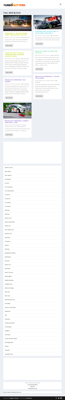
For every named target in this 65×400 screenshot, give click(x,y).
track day (7, 334)
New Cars (48, 55)
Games (7, 245)
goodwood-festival (10, 253)
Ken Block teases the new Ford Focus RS (46, 52)
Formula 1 (7, 241)
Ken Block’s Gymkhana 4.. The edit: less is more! (47, 77)
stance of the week (10, 307)
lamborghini (8, 276)
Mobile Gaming (9, 280)
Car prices (7, 198)
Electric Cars (8, 218)
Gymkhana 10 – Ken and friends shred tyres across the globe (16, 34)
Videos (15, 126)
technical (7, 319)
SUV (6, 315)
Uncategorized (9, 342)
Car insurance (8, 187)
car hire (7, 183)
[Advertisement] (32, 153)
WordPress (29, 398)
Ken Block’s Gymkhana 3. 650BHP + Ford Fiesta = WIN (17, 121)
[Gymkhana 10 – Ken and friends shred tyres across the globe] (17, 23)
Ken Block (18, 84)
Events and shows (10, 222)
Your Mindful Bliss (32, 384)
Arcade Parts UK (32, 388)
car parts (7, 194)
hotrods (7, 261)
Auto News (18, 125)
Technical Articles (10, 323)
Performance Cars (10, 299)
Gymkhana (18, 37)
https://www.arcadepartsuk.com (12, 392)
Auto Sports (23, 125)
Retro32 (32, 386)
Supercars (7, 311)
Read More (9, 45)
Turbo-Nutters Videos (11, 338)
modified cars (8, 284)
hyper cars (8, 264)
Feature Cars (8, 233)
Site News (7, 303)
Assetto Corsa (9, 167)
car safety (8, 202)
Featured (7, 237)
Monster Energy (9, 288)
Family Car (8, 226)
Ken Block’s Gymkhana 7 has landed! (15, 80)
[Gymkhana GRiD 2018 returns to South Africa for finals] (47, 22)
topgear (7, 330)
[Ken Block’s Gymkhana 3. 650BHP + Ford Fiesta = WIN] (17, 110)
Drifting (6, 126)
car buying (8, 179)
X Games (7, 350)
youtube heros (9, 354)
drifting (7, 214)
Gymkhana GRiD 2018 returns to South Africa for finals (46, 32)
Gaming (7, 249)
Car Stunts (8, 206)
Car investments (9, 191)
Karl (7, 37)
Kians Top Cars (9, 272)
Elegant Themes (14, 398)
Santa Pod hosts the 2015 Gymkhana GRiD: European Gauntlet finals (14, 54)
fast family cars (9, 229)
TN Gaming (8, 327)
